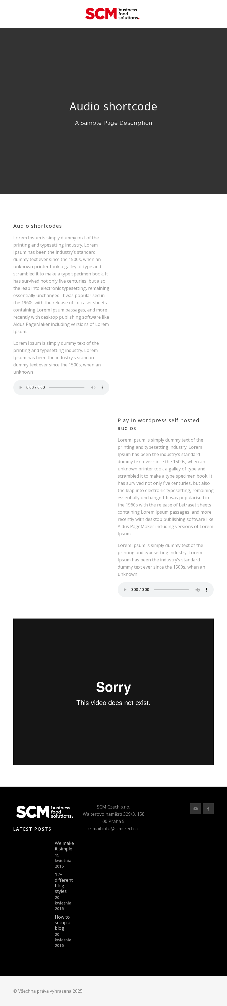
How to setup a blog (62, 922)
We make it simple (64, 846)
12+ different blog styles (64, 883)
